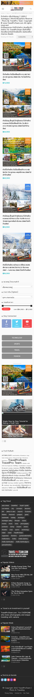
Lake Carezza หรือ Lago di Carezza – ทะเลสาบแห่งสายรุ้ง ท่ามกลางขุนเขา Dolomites (21, 658)
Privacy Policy (9, 693)
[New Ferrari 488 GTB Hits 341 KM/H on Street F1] (5, 577)
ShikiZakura (5, 460)
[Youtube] (27, 323)
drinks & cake (11, 512)
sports (17, 530)
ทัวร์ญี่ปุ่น (11, 472)
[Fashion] (17, 356)
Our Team (26, 693)
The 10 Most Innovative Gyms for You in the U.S (21, 592)
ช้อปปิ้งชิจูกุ (15, 465)
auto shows (5, 505)
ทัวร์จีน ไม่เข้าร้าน (23, 539)
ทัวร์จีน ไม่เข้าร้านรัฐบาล (22, 542)
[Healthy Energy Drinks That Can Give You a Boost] (5, 569)
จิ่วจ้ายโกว (25, 463)
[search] (30, 8)
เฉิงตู (11, 485)
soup (11, 530)
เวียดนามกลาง (25, 485)
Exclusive (28, 512)
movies (4, 524)
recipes (19, 527)
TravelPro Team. (12, 463)
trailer (3, 533)
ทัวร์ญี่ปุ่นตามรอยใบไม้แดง (22, 473)
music (10, 524)
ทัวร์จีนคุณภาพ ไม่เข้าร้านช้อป (16, 469)
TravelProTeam (17, 460)
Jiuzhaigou (21, 518)
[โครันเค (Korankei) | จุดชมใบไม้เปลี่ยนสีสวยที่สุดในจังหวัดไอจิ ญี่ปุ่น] (5, 629)
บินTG (21, 480)
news (16, 524)
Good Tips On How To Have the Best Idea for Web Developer (15, 409)
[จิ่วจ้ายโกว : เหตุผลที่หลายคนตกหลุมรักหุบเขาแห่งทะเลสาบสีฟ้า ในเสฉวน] (5, 639)
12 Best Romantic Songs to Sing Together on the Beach (21, 584)
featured (11, 515)
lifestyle (17, 521)
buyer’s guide (24, 505)
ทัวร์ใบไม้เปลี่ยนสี (9, 480)
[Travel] (17, 350)
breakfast (14, 505)
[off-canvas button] (3, 9)
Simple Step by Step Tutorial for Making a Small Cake (15, 422)
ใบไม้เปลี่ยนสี (22, 487)
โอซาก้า (14, 488)
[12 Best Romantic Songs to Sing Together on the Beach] (5, 585)
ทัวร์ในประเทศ (28, 478)
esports (20, 512)
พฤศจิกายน (26, 480)
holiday (13, 518)
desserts (27, 509)
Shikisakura (25, 458)
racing (12, 527)
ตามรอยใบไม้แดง (22, 465)
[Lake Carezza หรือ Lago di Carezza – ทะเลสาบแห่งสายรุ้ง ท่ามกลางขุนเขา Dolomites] (5, 659)
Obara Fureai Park (17, 458)
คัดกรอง (6, 309)
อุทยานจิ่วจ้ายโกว (6, 545)
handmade (5, 518)
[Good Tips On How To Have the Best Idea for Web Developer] (17, 405)
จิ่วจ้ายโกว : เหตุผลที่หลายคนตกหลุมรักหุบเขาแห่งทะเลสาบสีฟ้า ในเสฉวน (21, 639)
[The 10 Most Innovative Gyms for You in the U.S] (5, 593)
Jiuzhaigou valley (7, 521)
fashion (4, 515)
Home (3, 13)
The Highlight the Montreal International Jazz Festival (13, 435)
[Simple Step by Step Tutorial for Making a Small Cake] (17, 418)
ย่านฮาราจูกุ (10, 483)
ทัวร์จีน (22, 468)
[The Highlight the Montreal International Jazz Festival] (17, 431)
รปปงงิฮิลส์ (15, 483)
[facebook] (6, 323)
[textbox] (17, 287)
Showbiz (4, 530)
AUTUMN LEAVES (7, 455)
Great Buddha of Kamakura (19, 455)
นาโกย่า (17, 480)
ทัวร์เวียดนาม (18, 478)
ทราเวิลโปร (10, 468)
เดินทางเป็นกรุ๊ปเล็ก (17, 485)
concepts (19, 509)
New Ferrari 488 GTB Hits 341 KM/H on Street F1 (21, 576)
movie (24, 521)
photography (24, 524)
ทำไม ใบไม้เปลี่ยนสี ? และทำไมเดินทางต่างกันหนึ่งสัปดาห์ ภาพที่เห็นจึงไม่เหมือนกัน (21, 648)
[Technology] (17, 338)
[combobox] (17, 286)
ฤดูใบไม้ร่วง (21, 483)
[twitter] (17, 323)
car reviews (5, 509)
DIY (3, 512)
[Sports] (17, 344)
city (13, 509)
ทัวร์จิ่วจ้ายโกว (16, 468)
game (26, 515)
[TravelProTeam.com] (17, 8)
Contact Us (18, 693)
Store (8, 13)
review (26, 527)
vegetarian (5, 536)
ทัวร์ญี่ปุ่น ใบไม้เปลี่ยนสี (19, 476)
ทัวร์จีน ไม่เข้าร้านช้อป (7, 542)
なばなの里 (15, 490)
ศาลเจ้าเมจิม (6, 485)
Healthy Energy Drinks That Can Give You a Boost (21, 567)
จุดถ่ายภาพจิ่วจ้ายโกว (25, 536)
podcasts (5, 527)
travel (9, 533)
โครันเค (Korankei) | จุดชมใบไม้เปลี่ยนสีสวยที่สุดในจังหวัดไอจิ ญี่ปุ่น (21, 629)
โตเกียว (11, 488)
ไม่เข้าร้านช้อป (8, 490)
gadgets (19, 515)
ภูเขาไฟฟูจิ (4, 483)
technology (25, 530)
